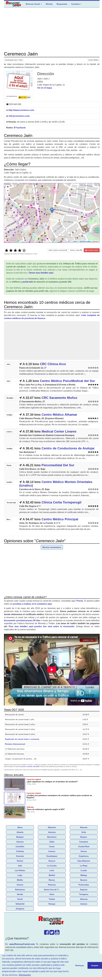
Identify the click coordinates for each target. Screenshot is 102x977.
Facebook (20, 128)
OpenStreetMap (85, 241)
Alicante (83, 827)
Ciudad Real (83, 846)
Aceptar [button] (94, 965)
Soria (52, 894)
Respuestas (62, 4)
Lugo (20, 875)
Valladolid (20, 904)
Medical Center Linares (59, 431)
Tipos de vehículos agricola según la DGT (46, 809)
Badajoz (20, 837)
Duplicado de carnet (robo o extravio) (22, 739)
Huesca (51, 861)
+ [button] (8, 186)
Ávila (83, 832)
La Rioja (83, 866)
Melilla (20, 880)
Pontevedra (83, 885)
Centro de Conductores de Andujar (68, 448)
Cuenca (51, 851)
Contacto (75, 4)
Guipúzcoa (84, 856)
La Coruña (52, 866)
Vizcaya (51, 904)
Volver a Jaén (75, 250)
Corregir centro (92, 250)
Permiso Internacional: (15, 744)
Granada (20, 856)
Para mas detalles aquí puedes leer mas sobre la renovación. (42, 626)
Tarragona (83, 894)
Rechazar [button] (79, 965)
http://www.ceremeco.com (21, 110)
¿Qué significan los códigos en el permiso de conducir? (52, 782)
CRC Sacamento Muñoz (59, 397)
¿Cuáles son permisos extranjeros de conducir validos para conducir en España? (59, 796)
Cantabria (83, 842)
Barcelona (51, 837)
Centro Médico (93, 60)
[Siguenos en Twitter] (51, 934)
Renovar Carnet (33, 4)
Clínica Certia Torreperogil (61, 502)
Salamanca (20, 889)
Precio (79, 601)
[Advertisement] (52, 29)
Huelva (20, 861)
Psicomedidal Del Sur (58, 465)
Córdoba (20, 851)
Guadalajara (51, 856)
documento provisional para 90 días (22, 620)
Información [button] (25, 975)
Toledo (52, 899)
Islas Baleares (83, 861)
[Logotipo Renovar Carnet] (51, 921)
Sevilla (20, 894)
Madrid (52, 875)
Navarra (83, 880)
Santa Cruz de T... (52, 889)
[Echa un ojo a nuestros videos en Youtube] (57, 934)
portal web (27, 282)
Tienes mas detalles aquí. (41, 273)
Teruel (20, 899)
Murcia (52, 880)
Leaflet (74, 241)
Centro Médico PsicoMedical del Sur (67, 381)
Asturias (52, 832)
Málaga (83, 875)
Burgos (83, 837)
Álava (19, 827)
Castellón (20, 846)
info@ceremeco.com (19, 116)
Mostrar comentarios (51, 547)
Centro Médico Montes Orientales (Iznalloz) (55, 483)
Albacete (52, 827)
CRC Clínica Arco (53, 364)
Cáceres (20, 842)
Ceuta (51, 846)
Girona (84, 851)
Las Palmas (20, 870)
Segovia (83, 889)
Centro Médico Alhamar (59, 414)
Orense (20, 885)
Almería (20, 832)
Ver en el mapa (44, 88)
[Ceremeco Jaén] (18, 84)
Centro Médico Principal (60, 519)
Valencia (84, 899)
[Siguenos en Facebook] (46, 934)
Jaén (20, 866)
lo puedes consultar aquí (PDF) (29, 766)
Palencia (52, 885)
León (52, 870)
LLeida (84, 870)
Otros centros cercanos (57, 250)
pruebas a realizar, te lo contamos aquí (32, 604)
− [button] (8, 190)
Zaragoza (20, 909)
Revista (49, 4)
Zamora (83, 904)
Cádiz (51, 842)
